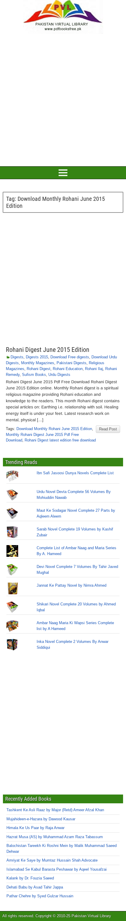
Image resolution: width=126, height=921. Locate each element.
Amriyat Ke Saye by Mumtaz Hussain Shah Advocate (52, 860)
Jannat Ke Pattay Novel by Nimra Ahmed (71, 585)
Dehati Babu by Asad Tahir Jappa (34, 887)
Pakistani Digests (71, 363)
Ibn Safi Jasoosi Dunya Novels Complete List (75, 473)
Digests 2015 (37, 357)
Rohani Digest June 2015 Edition (47, 349)
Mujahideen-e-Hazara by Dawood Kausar (40, 819)
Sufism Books (34, 374)
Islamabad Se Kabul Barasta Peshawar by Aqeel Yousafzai (56, 869)
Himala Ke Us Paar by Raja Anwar (35, 828)
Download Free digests (69, 357)
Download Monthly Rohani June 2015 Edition (54, 429)
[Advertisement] (63, 99)
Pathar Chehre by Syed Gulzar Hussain (39, 896)
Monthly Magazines (37, 363)
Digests (17, 357)
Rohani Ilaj (94, 369)
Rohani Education (68, 369)
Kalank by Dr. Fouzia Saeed (30, 878)
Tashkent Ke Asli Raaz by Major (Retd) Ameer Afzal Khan (55, 810)
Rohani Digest (38, 369)
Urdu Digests (59, 374)
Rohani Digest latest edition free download (60, 440)
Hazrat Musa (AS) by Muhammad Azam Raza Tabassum (54, 837)
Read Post (108, 429)
